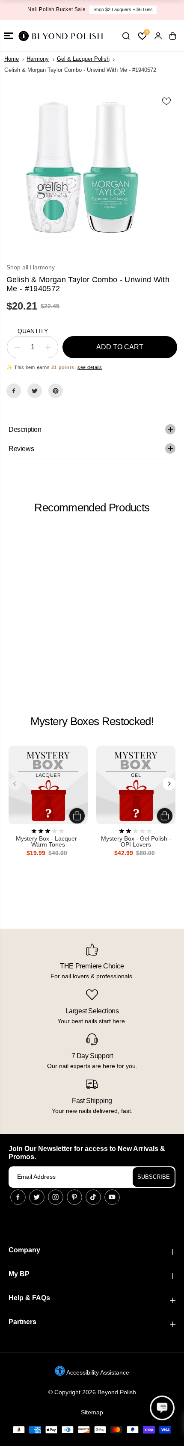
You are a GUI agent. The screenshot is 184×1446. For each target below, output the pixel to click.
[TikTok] (93, 1197)
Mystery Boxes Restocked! (92, 721)
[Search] (126, 36)
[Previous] (15, 783)
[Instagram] (55, 1197)
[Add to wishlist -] (167, 101)
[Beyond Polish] (60, 35)
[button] (8, 35)
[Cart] (172, 36)
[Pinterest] (55, 391)
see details (89, 367)
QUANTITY (33, 331)
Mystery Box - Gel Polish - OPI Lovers (136, 841)
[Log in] (158, 36)
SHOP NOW (140, 9)
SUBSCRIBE (153, 1177)
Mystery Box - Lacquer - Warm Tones (48, 841)
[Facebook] (13, 391)
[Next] (169, 783)
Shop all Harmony (30, 267)
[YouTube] (112, 1197)
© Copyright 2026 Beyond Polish (92, 1392)
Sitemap (92, 1412)
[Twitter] (34, 391)
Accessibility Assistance (97, 1372)
